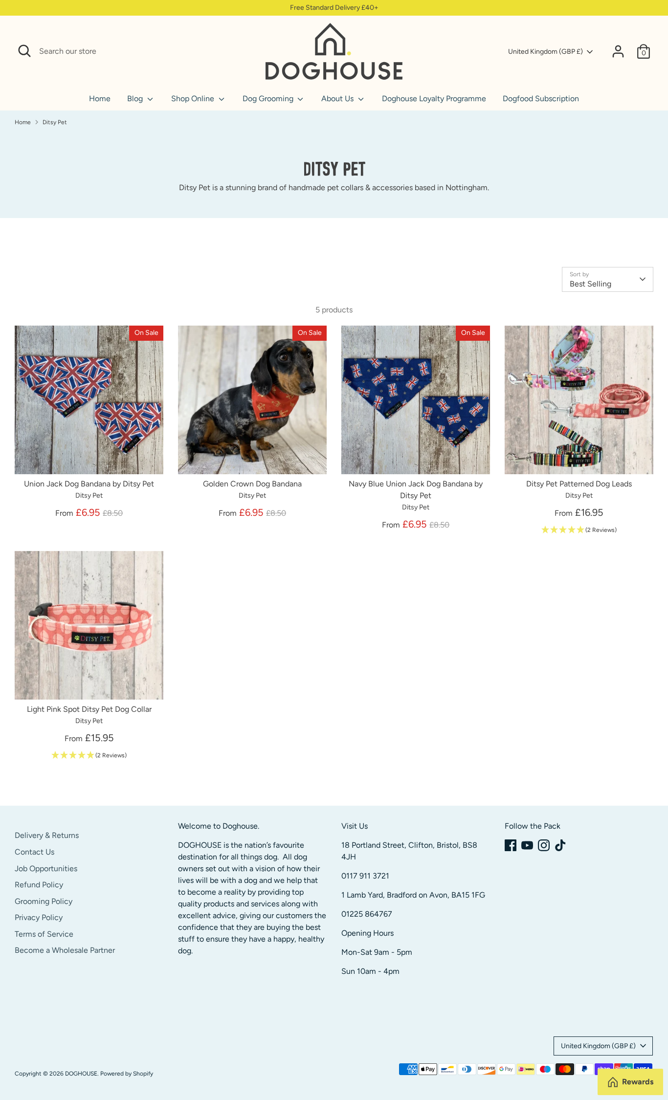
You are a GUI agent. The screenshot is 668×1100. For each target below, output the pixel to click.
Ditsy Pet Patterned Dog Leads (579, 483)
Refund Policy (39, 884)
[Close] (247, 51)
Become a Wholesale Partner (65, 950)
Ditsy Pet (55, 122)
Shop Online (193, 98)
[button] (579, 530)
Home (100, 98)
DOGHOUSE (81, 1073)
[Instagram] (544, 845)
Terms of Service (44, 934)
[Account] (618, 51)
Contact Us (34, 852)
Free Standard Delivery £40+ (334, 7)
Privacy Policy (39, 917)
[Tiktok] (560, 845)
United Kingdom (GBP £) (545, 51)
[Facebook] (510, 845)
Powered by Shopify (126, 1073)
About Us (338, 98)
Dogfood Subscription (541, 98)
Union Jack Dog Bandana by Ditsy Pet (89, 483)
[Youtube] (527, 845)
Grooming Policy (43, 901)
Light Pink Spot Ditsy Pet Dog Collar (89, 709)
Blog (136, 98)
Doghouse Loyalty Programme (434, 98)
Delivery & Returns (47, 835)
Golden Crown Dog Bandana (252, 483)
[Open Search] (24, 51)
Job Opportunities (46, 868)
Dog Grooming (269, 98)
